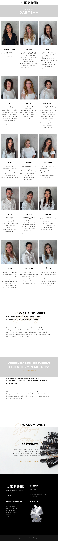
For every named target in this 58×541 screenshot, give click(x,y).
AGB (39, 538)
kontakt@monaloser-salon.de (38, 494)
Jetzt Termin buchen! (29, 370)
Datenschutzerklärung (31, 538)
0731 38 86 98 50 (34, 496)
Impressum (21, 538)
